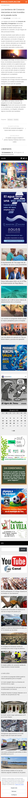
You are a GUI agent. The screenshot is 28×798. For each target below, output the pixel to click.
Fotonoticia (5, 5)
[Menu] (26, 2)
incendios (16, 119)
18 (6, 423)
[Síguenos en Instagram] (26, 158)
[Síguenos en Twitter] (24, 158)
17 (3, 423)
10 (3, 420)
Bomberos (10, 119)
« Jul (13, 430)
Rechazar (14, 791)
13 (14, 420)
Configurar (14, 794)
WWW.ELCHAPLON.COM (10, 2)
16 (25, 420)
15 (21, 420)
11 (6, 420)
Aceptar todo (14, 787)
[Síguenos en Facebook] (21, 158)
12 (10, 420)
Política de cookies (19, 784)
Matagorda (4, 105)
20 (14, 423)
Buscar (23, 549)
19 (10, 423)
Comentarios (7, 152)
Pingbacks (19, 152)
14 (17, 420)
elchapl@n (7, 18)
